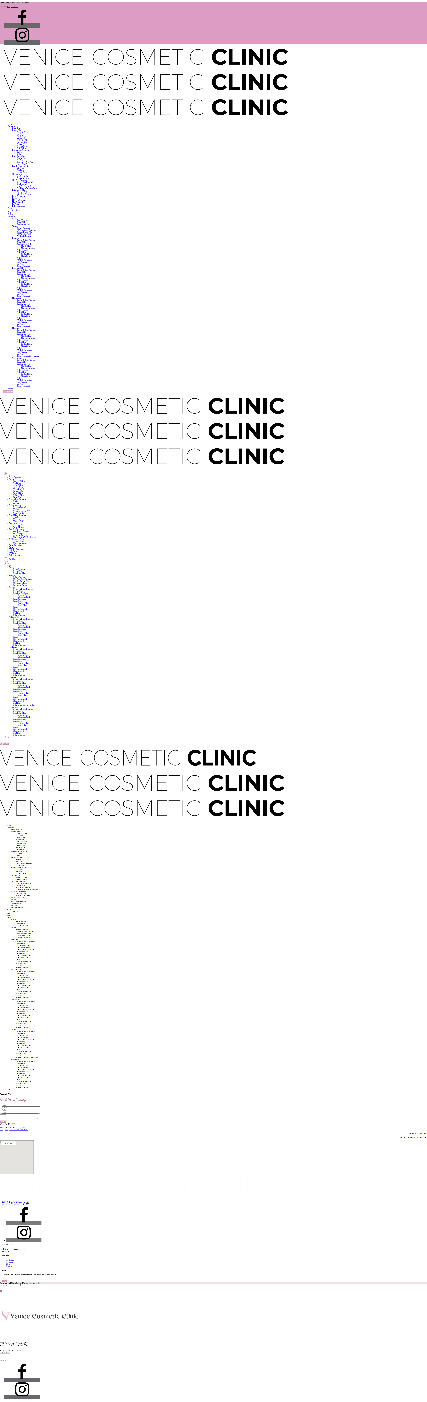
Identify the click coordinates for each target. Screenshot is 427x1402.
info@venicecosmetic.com (17, 3)
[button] (0, 1401)
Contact (9, 1266)
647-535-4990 (420, 1134)
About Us (9, 1262)
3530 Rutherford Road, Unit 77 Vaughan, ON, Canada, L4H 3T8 (14, 1129)
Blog (8, 1264)
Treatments (10, 1260)
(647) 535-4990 (12, 7)
